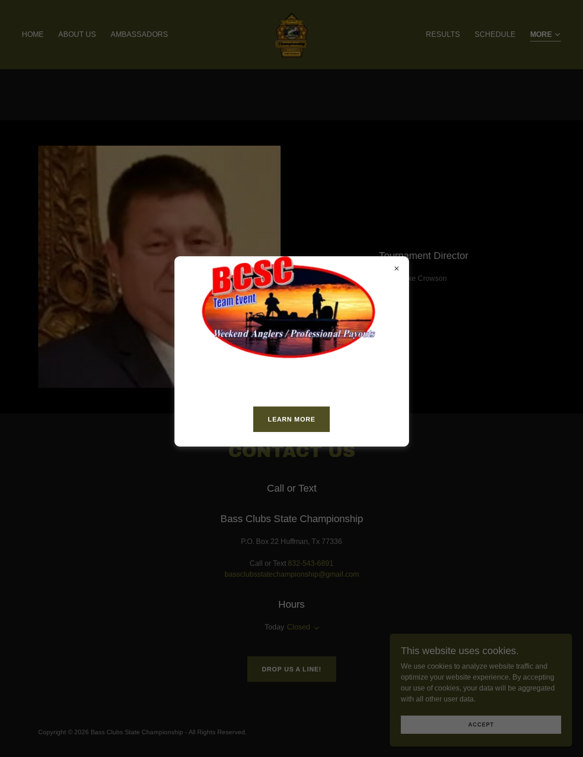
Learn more (291, 419)
